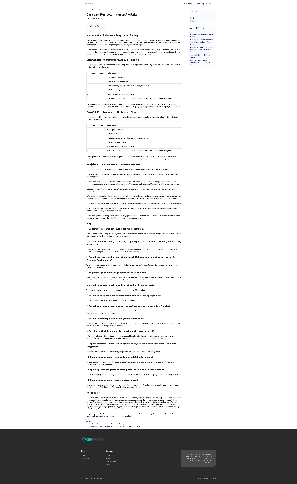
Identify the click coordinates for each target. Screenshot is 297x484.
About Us (109, 455)
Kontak (108, 459)
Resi (100, 10)
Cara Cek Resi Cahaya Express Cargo (202, 35)
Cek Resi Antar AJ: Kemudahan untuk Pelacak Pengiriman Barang (202, 49)
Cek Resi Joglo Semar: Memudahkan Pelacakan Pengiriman (200, 62)
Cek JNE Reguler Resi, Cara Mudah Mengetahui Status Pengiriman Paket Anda (114, 426)
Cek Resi (188, 3)
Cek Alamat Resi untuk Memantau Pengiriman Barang (106, 424)
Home (94, 10)
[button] (194, 3)
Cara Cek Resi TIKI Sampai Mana (200, 56)
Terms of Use (211, 478)
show (100, 26)
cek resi (136, 40)
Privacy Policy (111, 462)
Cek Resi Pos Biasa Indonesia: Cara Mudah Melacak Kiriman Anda (202, 42)
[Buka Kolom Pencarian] (210, 3)
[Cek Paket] (89, 3)
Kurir (192, 18)
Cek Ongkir (202, 3)
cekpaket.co (107, 478)
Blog (82, 462)
